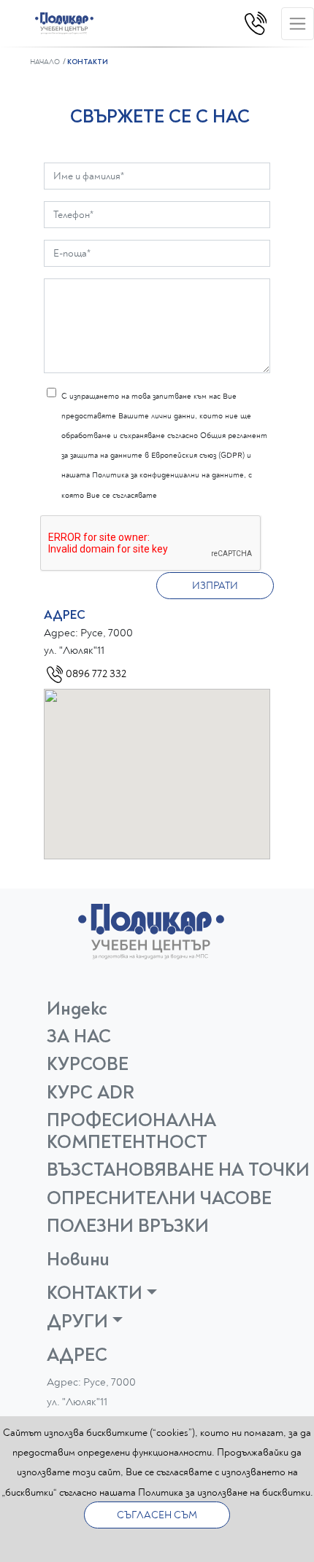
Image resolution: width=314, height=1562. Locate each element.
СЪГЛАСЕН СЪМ (157, 1515)
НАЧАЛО (45, 62)
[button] (163, 1293)
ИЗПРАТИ (215, 585)
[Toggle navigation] (297, 23)
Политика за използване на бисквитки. (225, 1492)
